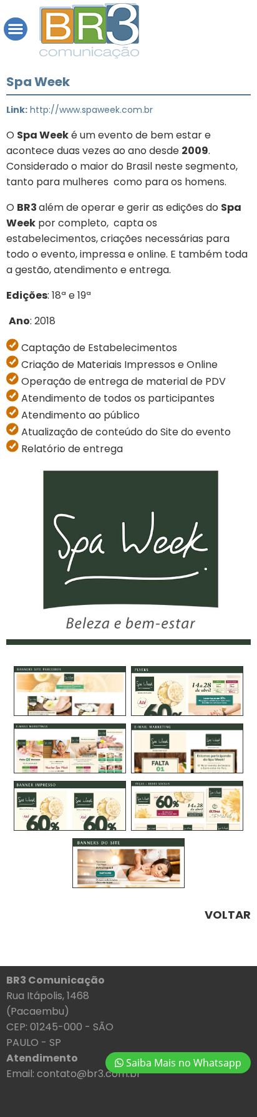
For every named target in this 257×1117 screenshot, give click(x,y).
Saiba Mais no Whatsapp (182, 1063)
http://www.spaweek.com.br (91, 110)
